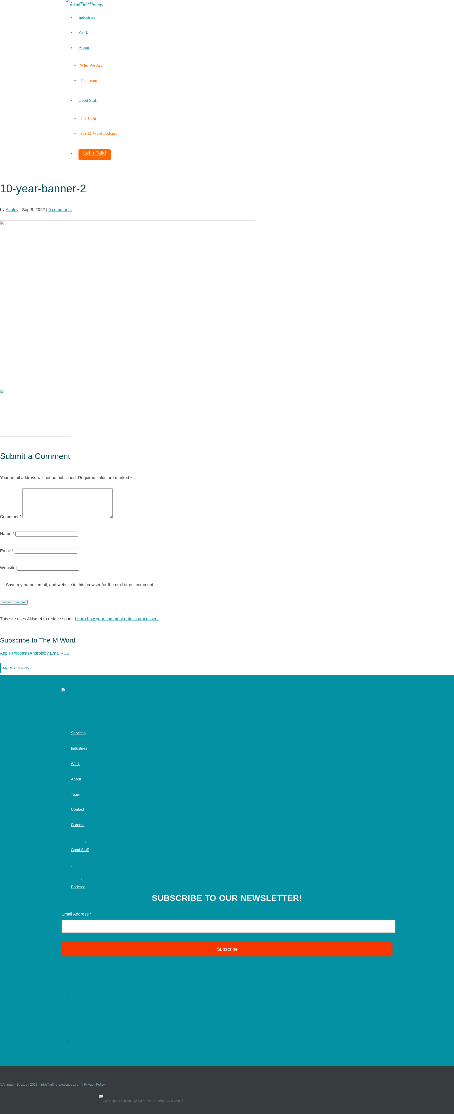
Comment (10, 516)
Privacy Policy (94, 1084)
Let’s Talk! (94, 152)
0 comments (60, 209)
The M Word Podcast (98, 133)
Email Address (76, 914)
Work (83, 32)
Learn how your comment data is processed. (117, 618)
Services (78, 733)
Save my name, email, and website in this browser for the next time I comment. (80, 584)
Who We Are (91, 65)
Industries (87, 17)
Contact (77, 809)
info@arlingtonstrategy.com (60, 1084)
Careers (77, 825)
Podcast (78, 887)
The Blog (88, 118)
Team (75, 795)
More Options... (17, 668)
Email (6, 550)
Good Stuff (88, 100)
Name (7, 533)
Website (7, 567)
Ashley (12, 209)
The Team (88, 80)
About (84, 47)
